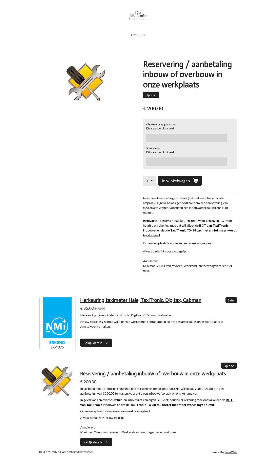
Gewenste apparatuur (161, 124)
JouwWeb (231, 452)
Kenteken (153, 148)
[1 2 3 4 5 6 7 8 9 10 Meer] (149, 181)
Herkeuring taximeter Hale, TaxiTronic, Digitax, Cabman (140, 300)
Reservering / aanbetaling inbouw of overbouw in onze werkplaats (153, 373)
